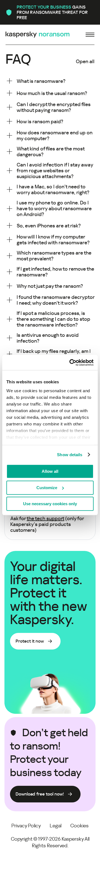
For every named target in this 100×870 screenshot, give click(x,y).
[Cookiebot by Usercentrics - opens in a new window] (71, 362)
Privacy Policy (26, 825)
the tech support (45, 518)
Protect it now (30, 641)
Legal (55, 825)
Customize (46, 487)
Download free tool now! (40, 794)
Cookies (79, 825)
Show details (69, 454)
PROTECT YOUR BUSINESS (44, 7)
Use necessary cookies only (50, 503)
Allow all (50, 471)
